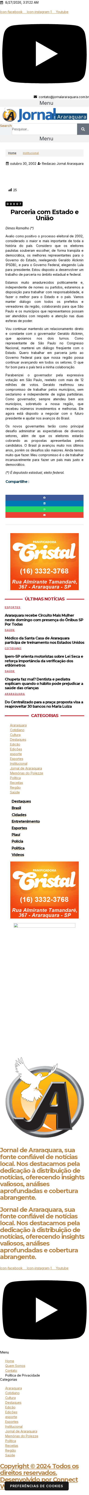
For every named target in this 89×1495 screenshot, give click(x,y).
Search (6, 126)
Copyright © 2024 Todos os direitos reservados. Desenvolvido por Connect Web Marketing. (39, 1476)
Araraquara (15, 694)
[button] (44, 103)
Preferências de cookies (36, 1486)
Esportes (13, 607)
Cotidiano (13, 648)
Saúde (10, 630)
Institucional (31, 153)
